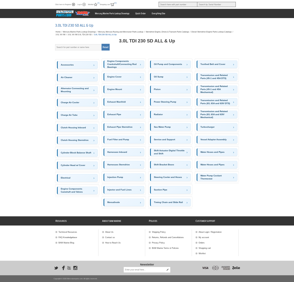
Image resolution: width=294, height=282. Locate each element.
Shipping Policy (159, 232)
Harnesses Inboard (117, 152)
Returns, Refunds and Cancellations (168, 237)
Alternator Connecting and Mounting (75, 90)
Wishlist (202, 253)
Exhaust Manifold (116, 102)
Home (58, 32)
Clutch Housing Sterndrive (75, 140)
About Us (109, 232)
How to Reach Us (113, 243)
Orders (202, 243)
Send (167, 270)
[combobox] (178, 4)
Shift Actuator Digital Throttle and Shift (169, 152)
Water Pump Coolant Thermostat (211, 177)
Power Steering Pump (165, 102)
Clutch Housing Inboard (73, 127)
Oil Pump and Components (168, 64)
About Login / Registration (210, 232)
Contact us (110, 237)
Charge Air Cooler (70, 102)
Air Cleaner (66, 77)
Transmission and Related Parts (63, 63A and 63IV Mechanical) (214, 114)
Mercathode (113, 202)
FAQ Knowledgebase (67, 237)
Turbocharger (207, 127)
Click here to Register (63, 4)
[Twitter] (56, 267)
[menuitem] (76, 232)
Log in (79, 4)
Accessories (67, 65)
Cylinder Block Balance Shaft (76, 152)
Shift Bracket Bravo (164, 164)
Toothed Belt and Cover (212, 64)
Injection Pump (115, 177)
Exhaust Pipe (114, 114)
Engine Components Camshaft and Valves (72, 190)
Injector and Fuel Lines (119, 189)
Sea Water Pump (162, 127)
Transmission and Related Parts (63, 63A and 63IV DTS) (215, 102)
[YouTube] (68, 267)
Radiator (158, 114)
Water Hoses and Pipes (212, 152)
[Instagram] (75, 267)
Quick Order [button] (140, 13)
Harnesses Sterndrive (118, 164)
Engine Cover (114, 76)
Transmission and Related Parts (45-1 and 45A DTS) (214, 76)
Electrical (65, 178)
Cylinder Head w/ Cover (73, 165)
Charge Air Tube (69, 115)
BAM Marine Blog (66, 243)
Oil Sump (158, 76)
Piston (157, 89)
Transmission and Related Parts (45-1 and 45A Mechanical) (214, 89)
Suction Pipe (160, 189)
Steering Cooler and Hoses (168, 177)
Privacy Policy (158, 243)
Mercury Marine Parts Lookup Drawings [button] (112, 13)
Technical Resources (67, 232)
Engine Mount (114, 89)
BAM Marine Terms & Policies (165, 248)
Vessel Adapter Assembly (213, 139)
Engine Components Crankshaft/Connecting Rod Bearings (122, 64)
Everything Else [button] (158, 13)
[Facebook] (62, 267)
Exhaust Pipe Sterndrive (119, 127)
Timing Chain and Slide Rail (168, 202)
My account (204, 237)
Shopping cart (205, 248)
